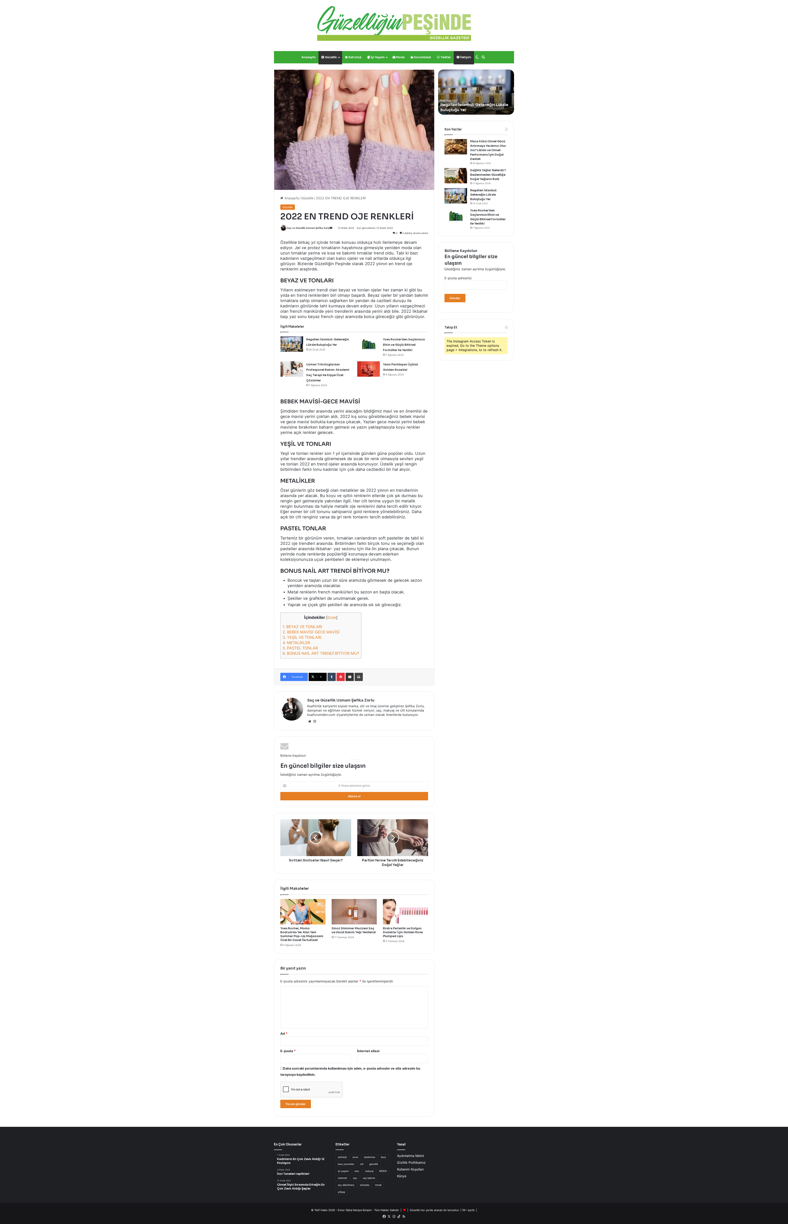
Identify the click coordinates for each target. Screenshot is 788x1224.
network (342, 1178)
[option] (476, 92)
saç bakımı (369, 1178)
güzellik (373, 1164)
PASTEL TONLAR (300, 648)
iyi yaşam (343, 1171)
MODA (383, 1171)
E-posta (288, 1051)
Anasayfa (308, 57)
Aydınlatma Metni (410, 1156)
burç (383, 1157)
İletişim (465, 57)
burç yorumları (346, 1164)
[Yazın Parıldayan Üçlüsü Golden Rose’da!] (368, 369)
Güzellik (330, 57)
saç (355, 1178)
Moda (400, 57)
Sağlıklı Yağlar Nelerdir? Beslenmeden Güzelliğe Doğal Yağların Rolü (488, 174)
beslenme (369, 1157)
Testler (445, 57)
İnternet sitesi (368, 1051)
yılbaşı (341, 1191)
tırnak (378, 1184)
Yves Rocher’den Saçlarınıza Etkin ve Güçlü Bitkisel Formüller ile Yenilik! (404, 345)
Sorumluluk (422, 57)
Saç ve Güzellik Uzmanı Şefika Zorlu (308, 227)
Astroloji (354, 57)
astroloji (342, 1157)
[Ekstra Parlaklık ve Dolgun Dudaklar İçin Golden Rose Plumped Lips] (405, 911)
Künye (401, 1176)
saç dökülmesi (346, 1184)
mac (356, 1171)
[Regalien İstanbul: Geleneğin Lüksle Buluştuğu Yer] (292, 344)
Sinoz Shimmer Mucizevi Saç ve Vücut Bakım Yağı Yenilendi (354, 930)
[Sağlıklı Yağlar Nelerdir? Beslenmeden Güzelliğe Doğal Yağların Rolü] (455, 175)
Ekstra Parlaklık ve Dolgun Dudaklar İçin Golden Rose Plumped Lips (403, 932)
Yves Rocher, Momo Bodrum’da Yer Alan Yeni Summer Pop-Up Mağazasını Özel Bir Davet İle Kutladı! (301, 934)
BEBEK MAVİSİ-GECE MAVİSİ (311, 632)
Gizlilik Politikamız (411, 1162)
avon (355, 1157)
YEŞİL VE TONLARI (302, 637)
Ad (283, 1033)
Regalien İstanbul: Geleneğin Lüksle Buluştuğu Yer (483, 194)
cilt (361, 1164)
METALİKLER (296, 642)
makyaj (369, 1171)
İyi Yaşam (377, 57)
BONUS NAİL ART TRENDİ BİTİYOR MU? (321, 653)
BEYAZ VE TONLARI (302, 626)
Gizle (332, 617)
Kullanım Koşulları (410, 1169)
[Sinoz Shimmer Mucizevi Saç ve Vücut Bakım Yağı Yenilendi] (354, 911)
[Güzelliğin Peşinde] (394, 23)
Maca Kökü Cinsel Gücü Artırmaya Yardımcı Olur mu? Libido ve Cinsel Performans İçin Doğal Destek (488, 150)
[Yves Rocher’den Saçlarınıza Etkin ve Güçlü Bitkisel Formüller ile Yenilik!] (368, 344)
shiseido (364, 1184)
